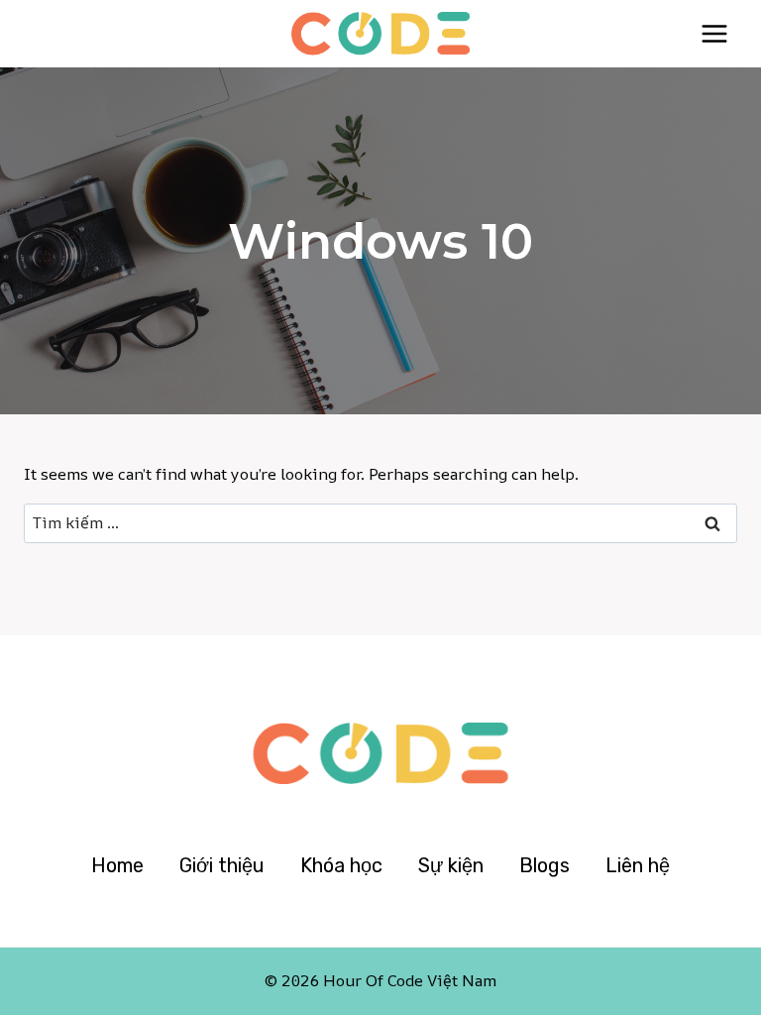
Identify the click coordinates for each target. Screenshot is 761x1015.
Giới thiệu (222, 865)
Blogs (544, 865)
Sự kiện (451, 865)
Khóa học (341, 865)
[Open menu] (714, 33)
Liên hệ (637, 865)
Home (117, 865)
